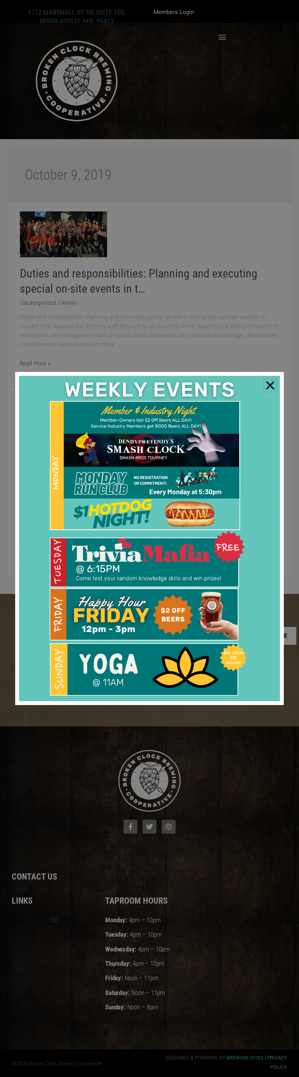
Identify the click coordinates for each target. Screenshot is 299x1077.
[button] (270, 385)
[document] (149, 538)
